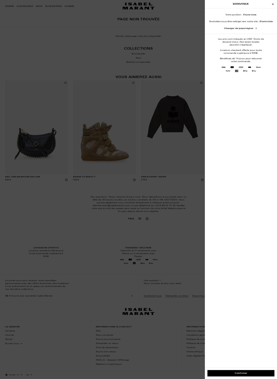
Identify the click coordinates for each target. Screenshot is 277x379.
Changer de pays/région (238, 28)
